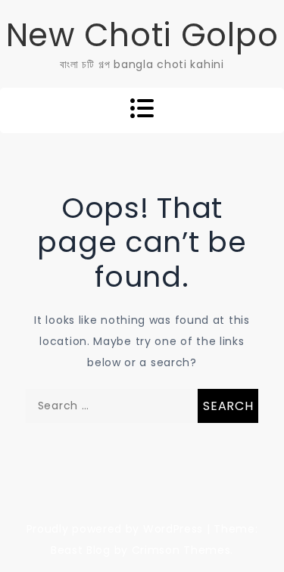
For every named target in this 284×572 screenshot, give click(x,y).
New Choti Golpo (142, 35)
